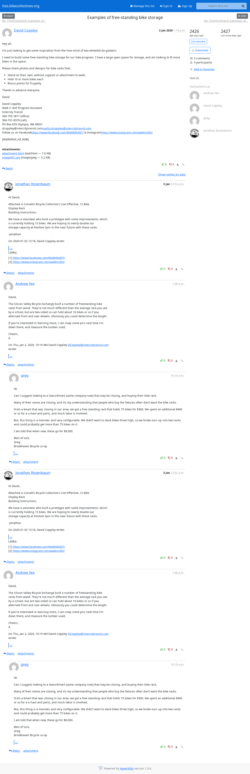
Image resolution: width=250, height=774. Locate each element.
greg (25, 375)
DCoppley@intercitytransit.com (88, 345)
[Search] (243, 6)
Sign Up (186, 6)
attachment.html (13, 153)
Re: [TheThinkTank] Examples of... (24, 21)
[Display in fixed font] (177, 164)
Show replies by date (172, 174)
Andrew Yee (25, 283)
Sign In (167, 6)
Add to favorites (204, 69)
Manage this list (143, 6)
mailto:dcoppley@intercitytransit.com (66, 128)
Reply (9, 168)
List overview (198, 41)
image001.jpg (11, 157)
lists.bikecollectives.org (20, 6)
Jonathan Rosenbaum (32, 184)
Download (201, 50)
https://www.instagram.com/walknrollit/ (127, 132)
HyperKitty (127, 768)
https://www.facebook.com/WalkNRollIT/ (57, 132)
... (11, 248)
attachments (26, 273)
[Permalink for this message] (183, 164)
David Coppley (26, 30)
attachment (30, 462)
